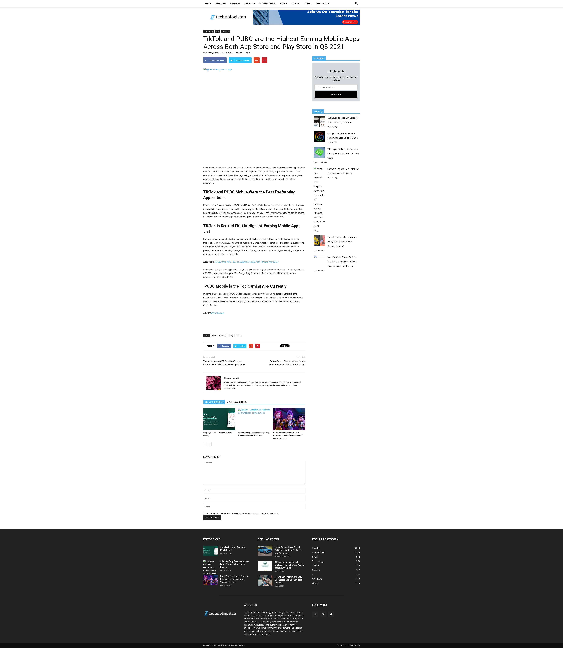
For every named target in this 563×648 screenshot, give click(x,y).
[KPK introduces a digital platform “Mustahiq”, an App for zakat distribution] (265, 566)
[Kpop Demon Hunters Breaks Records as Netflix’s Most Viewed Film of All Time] (289, 419)
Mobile (295, 3)
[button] (356, 3)
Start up (250, 3)
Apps (214, 335)
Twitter (315, 565)
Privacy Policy (354, 645)
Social (284, 3)
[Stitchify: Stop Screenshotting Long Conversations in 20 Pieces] (254, 419)
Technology (225, 31)
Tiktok (238, 335)
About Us (220, 3)
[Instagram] (323, 614)
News (208, 3)
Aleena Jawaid (212, 52)
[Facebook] (315, 614)
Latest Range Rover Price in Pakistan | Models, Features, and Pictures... (288, 550)
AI (313, 574)
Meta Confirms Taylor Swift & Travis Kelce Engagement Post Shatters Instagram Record (341, 261)
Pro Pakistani (217, 313)
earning (222, 335)
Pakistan (235, 3)
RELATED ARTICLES (214, 402)
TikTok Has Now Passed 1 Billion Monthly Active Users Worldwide (247, 262)
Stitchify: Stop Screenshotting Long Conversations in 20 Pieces (234, 564)
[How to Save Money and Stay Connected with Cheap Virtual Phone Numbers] (265, 580)
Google (315, 583)
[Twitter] (331, 614)
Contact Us (322, 3)
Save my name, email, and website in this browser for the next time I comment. (242, 514)
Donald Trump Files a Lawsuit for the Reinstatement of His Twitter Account (287, 363)
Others (307, 3)
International (267, 3)
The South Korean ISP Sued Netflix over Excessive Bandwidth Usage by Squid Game (224, 363)
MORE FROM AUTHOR (237, 402)
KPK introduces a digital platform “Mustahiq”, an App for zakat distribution (290, 565)
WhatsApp (317, 578)
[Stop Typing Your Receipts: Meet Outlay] (219, 419)
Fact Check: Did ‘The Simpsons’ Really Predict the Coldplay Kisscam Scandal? (342, 241)
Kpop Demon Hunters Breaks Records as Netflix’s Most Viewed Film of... (234, 579)
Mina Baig (333, 127)
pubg (231, 335)
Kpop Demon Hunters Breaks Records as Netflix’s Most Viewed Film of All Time (288, 436)
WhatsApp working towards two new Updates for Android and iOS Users (343, 153)
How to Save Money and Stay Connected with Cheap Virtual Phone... (289, 580)
